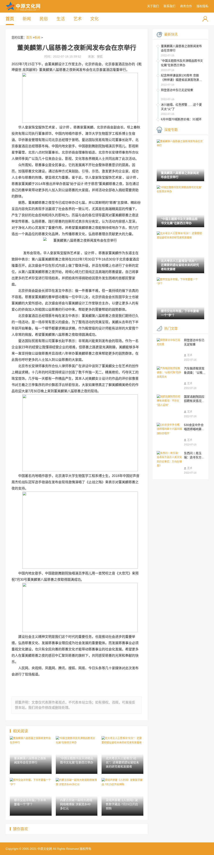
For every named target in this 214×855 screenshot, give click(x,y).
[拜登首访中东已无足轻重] (169, 342)
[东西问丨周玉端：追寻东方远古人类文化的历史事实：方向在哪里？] (169, 459)
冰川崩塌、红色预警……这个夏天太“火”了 (181, 107)
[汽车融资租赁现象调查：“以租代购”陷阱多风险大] (169, 372)
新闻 (27, 19)
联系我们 (169, 6)
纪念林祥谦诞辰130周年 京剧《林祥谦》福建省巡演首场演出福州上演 (181, 78)
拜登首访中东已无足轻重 (177, 90)
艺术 (77, 19)
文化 (94, 19)
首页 (10, 19)
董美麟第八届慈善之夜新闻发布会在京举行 (181, 48)
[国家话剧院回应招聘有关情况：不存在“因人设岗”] (169, 401)
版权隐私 (202, 6)
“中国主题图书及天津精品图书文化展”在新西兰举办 (182, 63)
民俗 (43, 19)
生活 (60, 19)
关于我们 (153, 6)
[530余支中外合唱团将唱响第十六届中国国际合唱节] (169, 429)
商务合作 (186, 6)
